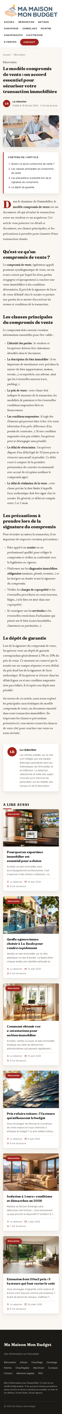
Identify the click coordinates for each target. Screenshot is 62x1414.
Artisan (43, 22)
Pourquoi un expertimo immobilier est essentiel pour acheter (25, 856)
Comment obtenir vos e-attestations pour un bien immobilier (23, 1030)
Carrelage (29, 28)
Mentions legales (25, 1373)
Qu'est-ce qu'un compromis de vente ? (32, 163)
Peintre (46, 28)
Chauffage (11, 28)
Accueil (9, 22)
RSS (40, 1373)
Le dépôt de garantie (22, 187)
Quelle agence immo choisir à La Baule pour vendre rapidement (25, 943)
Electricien (34, 35)
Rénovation (26, 22)
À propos (10, 42)
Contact (29, 42)
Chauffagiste (13, 35)
